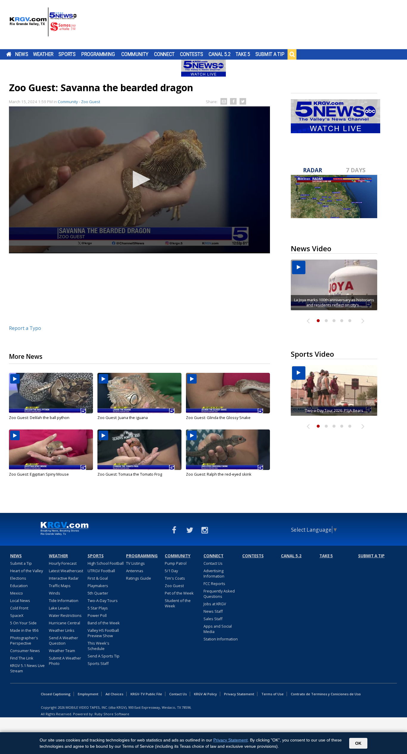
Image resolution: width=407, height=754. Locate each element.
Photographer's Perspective (24, 640)
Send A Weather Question (63, 640)
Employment (88, 694)
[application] (139, 179)
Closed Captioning (56, 694)
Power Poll (97, 615)
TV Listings (135, 563)
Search (292, 54)
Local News (20, 600)
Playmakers (98, 585)
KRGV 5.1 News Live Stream (27, 668)
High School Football (106, 563)
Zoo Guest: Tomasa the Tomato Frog (129, 474)
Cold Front (19, 608)
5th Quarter (98, 593)
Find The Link (21, 658)
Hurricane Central (64, 623)
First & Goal (98, 578)
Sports (67, 54)
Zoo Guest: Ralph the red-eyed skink (218, 474)
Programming (98, 54)
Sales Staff (213, 618)
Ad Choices (114, 694)
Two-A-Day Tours (103, 600)
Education (19, 585)
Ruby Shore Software (111, 714)
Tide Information (63, 600)
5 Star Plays (98, 608)
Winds (54, 593)
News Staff (213, 611)
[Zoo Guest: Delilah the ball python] (51, 393)
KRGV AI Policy (205, 694)
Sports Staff (98, 663)
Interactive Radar (64, 578)
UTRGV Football (101, 570)
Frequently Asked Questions (219, 593)
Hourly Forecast (63, 563)
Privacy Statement (239, 694)
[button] (139, 179)
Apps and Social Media (218, 628)
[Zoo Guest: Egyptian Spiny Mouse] (51, 449)
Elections (18, 578)
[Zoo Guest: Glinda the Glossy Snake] (228, 393)
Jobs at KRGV (215, 603)
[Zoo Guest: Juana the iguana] (139, 393)
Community (134, 54)
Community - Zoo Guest (79, 101)
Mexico (16, 593)
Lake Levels (59, 608)
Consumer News (25, 650)
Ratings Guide (138, 578)
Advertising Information (214, 573)
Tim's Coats (175, 578)
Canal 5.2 (220, 54)
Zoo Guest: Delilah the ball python (39, 417)
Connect (164, 54)
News (21, 54)
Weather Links (61, 630)
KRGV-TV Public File (146, 694)
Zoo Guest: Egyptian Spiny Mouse (39, 474)
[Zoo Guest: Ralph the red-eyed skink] (228, 449)
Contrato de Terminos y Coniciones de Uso (326, 694)
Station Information (221, 639)
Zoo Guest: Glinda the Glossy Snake (218, 417)
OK (358, 743)
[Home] (43, 25)
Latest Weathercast (66, 570)
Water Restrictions (65, 615)
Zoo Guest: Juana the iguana (122, 417)
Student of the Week (178, 603)
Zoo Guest (174, 585)
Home (8, 54)
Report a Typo (25, 328)
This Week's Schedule (98, 645)
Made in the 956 (24, 630)
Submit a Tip (269, 54)
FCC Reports (214, 583)
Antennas (134, 570)
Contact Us (213, 563)
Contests (191, 54)
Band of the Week (104, 623)
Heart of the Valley (26, 570)
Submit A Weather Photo (65, 660)
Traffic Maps (60, 585)
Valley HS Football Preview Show (103, 633)
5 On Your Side (23, 623)
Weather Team (62, 650)
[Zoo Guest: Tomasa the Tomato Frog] (139, 449)
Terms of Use (272, 694)
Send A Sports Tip (103, 656)
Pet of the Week (179, 593)
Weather (43, 54)
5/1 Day (171, 570)
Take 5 (243, 54)
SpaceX (16, 615)
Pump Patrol (176, 563)
